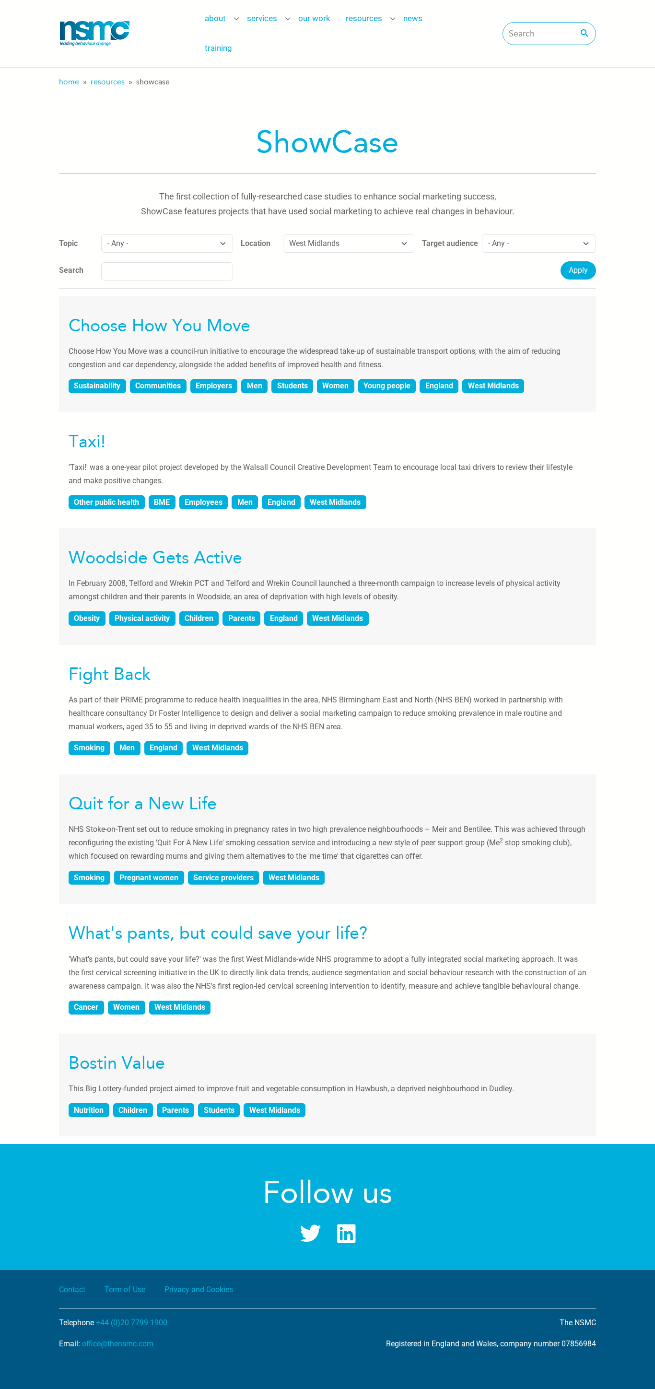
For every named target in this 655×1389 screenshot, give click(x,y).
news (412, 18)
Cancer (86, 1007)
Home (69, 81)
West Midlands (493, 385)
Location (255, 243)
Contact (72, 1289)
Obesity (87, 618)
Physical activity (142, 618)
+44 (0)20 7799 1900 (131, 1322)
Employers (214, 385)
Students (292, 385)
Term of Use (125, 1289)
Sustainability (97, 385)
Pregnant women (148, 877)
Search (71, 270)
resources (364, 18)
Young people (386, 385)
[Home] (94, 33)
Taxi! (87, 442)
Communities (158, 385)
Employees (203, 502)
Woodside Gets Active (155, 558)
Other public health (106, 502)
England (439, 385)
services (262, 18)
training (218, 48)
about (215, 18)
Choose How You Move (159, 325)
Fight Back (110, 674)
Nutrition (89, 1110)
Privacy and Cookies (198, 1289)
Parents (241, 618)
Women (335, 385)
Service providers (223, 877)
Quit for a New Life (143, 804)
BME (162, 502)
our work (314, 18)
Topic (68, 243)
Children (199, 618)
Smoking (89, 747)
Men (254, 385)
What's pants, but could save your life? (218, 933)
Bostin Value (117, 1063)
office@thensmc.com (117, 1343)
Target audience (450, 243)
